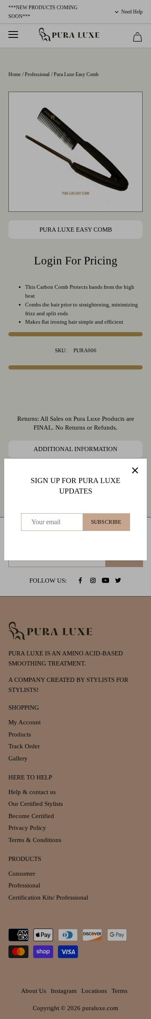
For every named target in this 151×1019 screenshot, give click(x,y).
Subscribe (106, 522)
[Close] (135, 470)
